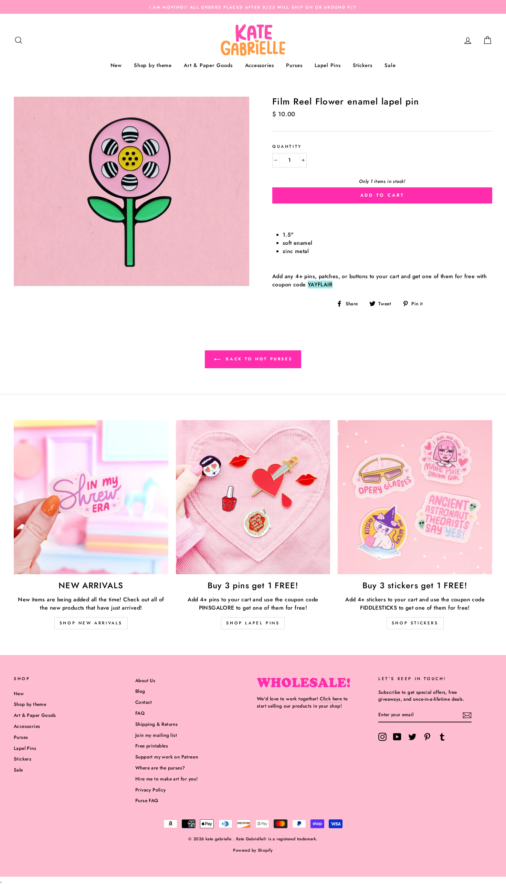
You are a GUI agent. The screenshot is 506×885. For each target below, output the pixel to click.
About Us (145, 680)
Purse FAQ (146, 800)
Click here (331, 698)
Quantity (287, 146)
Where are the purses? (160, 767)
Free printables (151, 745)
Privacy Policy (150, 789)
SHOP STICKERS (415, 623)
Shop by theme (153, 65)
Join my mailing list (156, 735)
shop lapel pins (253, 623)
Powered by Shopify (253, 850)
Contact (143, 702)
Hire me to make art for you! (166, 778)
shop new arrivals (91, 623)
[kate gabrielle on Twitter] (412, 737)
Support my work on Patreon (166, 756)
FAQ (140, 713)
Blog (140, 691)
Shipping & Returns (156, 724)
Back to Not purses (257, 359)
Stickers (362, 65)
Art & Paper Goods (208, 65)
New (116, 65)
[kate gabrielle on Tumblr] (442, 737)
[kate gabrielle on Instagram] (382, 737)
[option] (253, 6)
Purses (294, 65)
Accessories (259, 65)
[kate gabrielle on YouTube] (397, 737)
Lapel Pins (328, 65)
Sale (390, 65)
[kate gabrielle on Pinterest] (427, 737)
